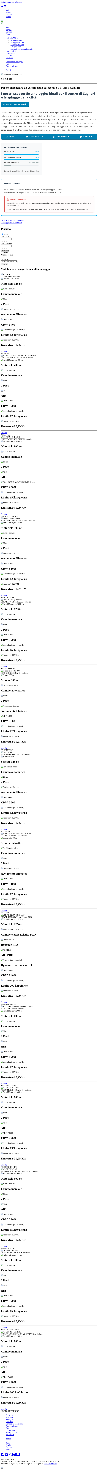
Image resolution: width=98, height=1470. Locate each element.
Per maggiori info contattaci (11, 223)
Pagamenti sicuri (12, 66)
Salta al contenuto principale (11, 2)
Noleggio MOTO (17, 42)
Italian (8, 10)
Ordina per (5, 259)
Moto (5, 234)
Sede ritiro (5, 250)
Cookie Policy (11, 1430)
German (9, 14)
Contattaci (9, 55)
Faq (7, 64)
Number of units (7, 255)
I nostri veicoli (11, 51)
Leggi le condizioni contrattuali (12, 220)
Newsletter (10, 1435)
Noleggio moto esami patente (22, 49)
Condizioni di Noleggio (15, 1424)
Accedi (8, 70)
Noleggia (9, 1417)
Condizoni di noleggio (14, 62)
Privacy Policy (11, 1432)
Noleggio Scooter (17, 45)
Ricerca (4, 264)
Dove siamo (10, 53)
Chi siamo (9, 58)
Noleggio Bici (16, 47)
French (8, 17)
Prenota (4, 351)
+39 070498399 (50, 1464)
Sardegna (9, 1419)
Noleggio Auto (16, 40)
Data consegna (6, 243)
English (8, 12)
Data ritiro (5, 236)
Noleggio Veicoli (12, 38)
